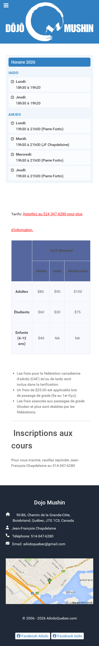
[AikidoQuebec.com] (49, 21)
